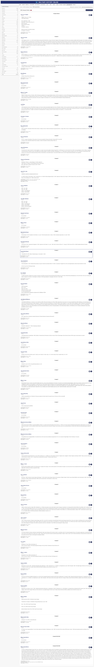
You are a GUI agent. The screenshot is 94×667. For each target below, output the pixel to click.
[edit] (91, 15)
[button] (46, 14)
